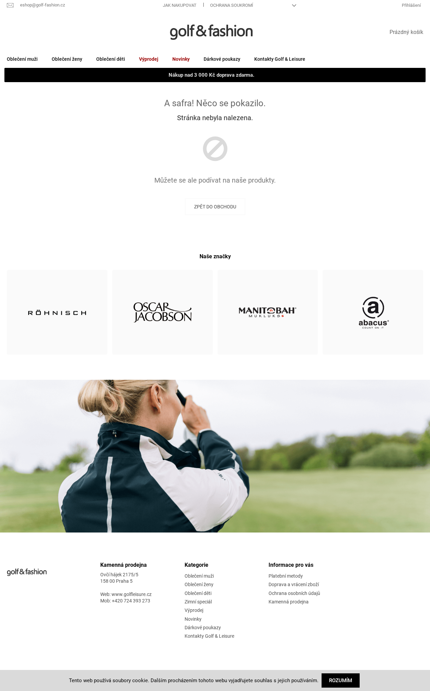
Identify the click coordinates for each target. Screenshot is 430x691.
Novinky (193, 619)
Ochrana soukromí (231, 5)
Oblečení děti (198, 593)
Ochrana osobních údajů (294, 593)
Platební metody (286, 576)
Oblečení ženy (199, 584)
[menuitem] (22, 59)
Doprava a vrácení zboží (294, 584)
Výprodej (194, 610)
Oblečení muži (199, 576)
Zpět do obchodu (215, 206)
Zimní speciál (198, 601)
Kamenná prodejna (289, 601)
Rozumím (340, 680)
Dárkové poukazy (203, 627)
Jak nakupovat (179, 5)
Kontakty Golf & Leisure (209, 636)
